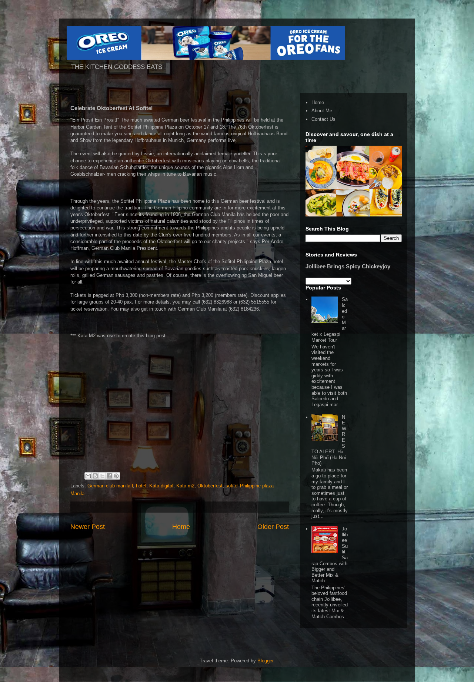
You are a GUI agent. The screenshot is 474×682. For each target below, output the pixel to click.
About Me (321, 110)
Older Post (273, 526)
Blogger (265, 660)
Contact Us (323, 119)
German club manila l (110, 486)
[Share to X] (102, 476)
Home (181, 526)
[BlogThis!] (95, 476)
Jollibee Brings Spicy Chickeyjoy (348, 266)
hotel (141, 486)
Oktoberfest (210, 486)
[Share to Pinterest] (116, 476)
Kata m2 (185, 486)
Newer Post (87, 526)
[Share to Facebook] (109, 476)
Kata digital (161, 486)
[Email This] (88, 476)
